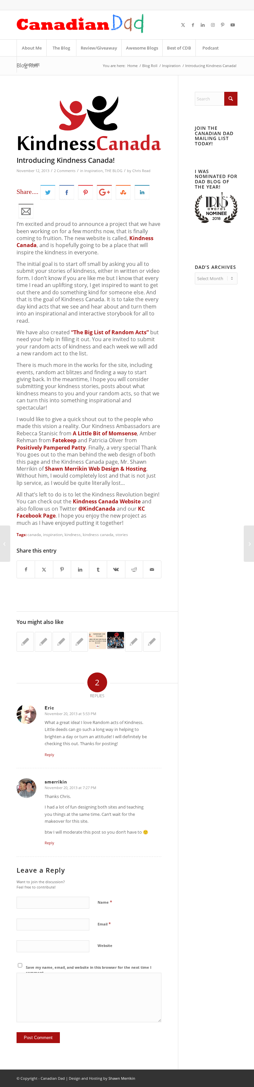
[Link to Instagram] (213, 25)
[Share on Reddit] (134, 569)
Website (105, 945)
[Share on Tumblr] (98, 569)
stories (121, 534)
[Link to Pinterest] (223, 25)
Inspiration (93, 170)
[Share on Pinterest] (62, 569)
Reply (49, 754)
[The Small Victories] (5, 543)
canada (34, 534)
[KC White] (89, 122)
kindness (72, 534)
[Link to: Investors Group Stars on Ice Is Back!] (115, 640)
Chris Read (141, 170)
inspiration (53, 534)
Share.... (27, 191)
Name (105, 902)
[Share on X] (44, 569)
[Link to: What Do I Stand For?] (61, 642)
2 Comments (64, 170)
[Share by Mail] (152, 569)
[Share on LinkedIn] (80, 569)
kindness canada (98, 534)
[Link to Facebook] (193, 25)
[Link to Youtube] (232, 25)
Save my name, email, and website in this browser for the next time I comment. (88, 970)
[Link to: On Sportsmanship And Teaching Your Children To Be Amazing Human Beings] (133, 642)
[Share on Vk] (116, 569)
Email (104, 924)
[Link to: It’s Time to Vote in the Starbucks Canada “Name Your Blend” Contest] (25, 642)
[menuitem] (31, 48)
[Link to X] (183, 25)
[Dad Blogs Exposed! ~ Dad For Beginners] (249, 543)
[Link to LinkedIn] (203, 25)
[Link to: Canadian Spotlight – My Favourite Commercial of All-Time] (79, 642)
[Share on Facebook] (26, 569)
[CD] (80, 24)
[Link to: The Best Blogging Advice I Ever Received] (43, 642)
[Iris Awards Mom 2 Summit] (216, 221)
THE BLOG (113, 170)
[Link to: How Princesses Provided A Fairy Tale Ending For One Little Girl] (151, 642)
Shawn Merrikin (121, 1078)
